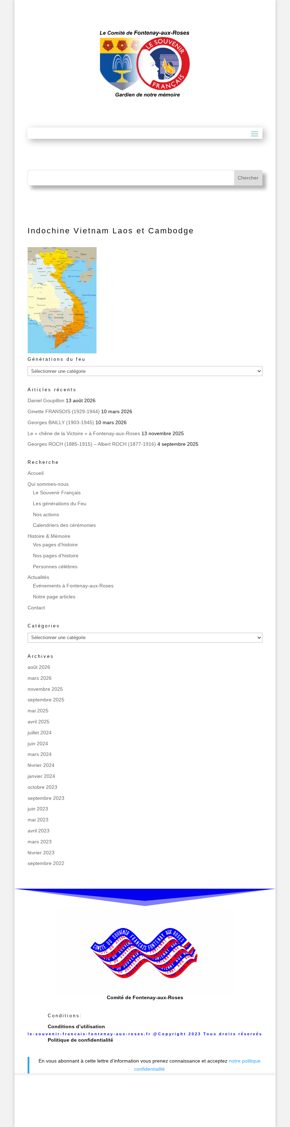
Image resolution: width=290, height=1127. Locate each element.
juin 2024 (38, 743)
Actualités (38, 577)
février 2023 (41, 852)
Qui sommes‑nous (48, 484)
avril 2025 (39, 721)
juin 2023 (38, 809)
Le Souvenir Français (57, 492)
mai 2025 (38, 710)
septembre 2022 (46, 863)
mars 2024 (40, 754)
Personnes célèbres (55, 566)
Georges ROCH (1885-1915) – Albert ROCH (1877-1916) (92, 444)
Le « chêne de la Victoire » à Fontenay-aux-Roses (84, 433)
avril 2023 (39, 830)
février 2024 (41, 765)
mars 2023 (40, 841)
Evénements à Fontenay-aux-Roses (73, 585)
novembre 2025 (45, 689)
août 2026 (39, 667)
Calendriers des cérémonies (64, 525)
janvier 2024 (41, 776)
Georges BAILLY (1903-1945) (61, 422)
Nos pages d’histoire (56, 555)
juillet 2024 (40, 732)
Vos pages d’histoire (55, 544)
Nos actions (46, 514)
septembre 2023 (46, 798)
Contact (36, 607)
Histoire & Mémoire (49, 536)
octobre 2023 (42, 787)
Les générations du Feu (59, 503)
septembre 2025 (46, 699)
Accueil (36, 473)
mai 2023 (38, 820)
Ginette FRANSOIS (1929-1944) (64, 411)
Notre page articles (54, 596)
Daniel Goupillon (46, 400)
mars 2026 (40, 678)
